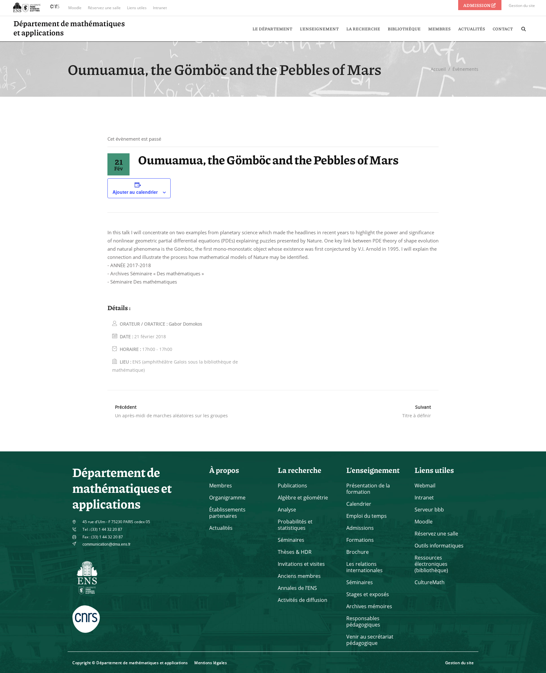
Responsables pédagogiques (363, 621)
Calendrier (358, 503)
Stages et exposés (367, 594)
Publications (292, 485)
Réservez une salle (104, 7)
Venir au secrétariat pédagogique (369, 639)
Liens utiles (137, 7)
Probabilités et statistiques (295, 524)
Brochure (357, 551)
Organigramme (227, 497)
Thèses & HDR (295, 551)
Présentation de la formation (368, 488)
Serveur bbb (429, 509)
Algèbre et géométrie (303, 497)
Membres (220, 485)
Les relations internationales (364, 567)
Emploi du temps (366, 515)
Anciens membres (299, 575)
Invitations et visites (301, 563)
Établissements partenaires (227, 512)
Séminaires (291, 539)
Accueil (438, 69)
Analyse (287, 509)
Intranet (160, 7)
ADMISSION (477, 5)
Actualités (221, 527)
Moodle (75, 7)
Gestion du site (522, 5)
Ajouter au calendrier (135, 192)
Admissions (360, 527)
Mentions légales (210, 662)
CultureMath (430, 582)
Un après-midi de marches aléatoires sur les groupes (171, 416)
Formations (360, 539)
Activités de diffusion (302, 600)
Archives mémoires (369, 606)
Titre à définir (416, 416)
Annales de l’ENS (297, 587)
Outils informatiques (439, 545)
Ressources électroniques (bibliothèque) (431, 564)
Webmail (425, 485)
